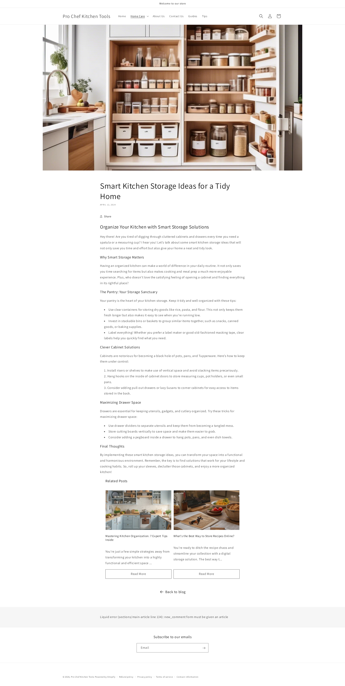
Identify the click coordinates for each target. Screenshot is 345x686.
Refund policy (126, 676)
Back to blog (175, 591)
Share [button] (107, 216)
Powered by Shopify (105, 676)
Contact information (187, 676)
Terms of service (164, 676)
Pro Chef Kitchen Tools (82, 676)
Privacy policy (144, 676)
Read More (138, 574)
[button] (139, 16)
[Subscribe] (203, 648)
